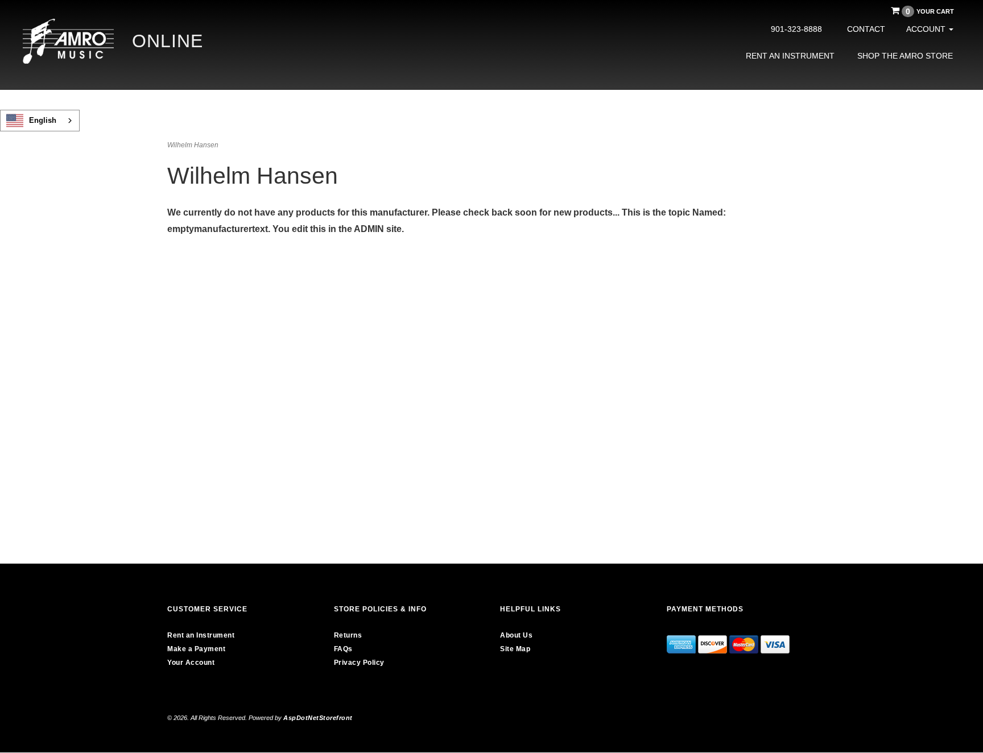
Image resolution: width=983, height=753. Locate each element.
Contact (866, 29)
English (42, 120)
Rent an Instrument (790, 55)
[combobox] (40, 120)
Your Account (190, 663)
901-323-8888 (796, 29)
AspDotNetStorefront (318, 717)
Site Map (515, 649)
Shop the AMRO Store (905, 55)
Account (927, 29)
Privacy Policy (359, 663)
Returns (348, 635)
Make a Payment (196, 649)
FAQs (343, 649)
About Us (516, 635)
